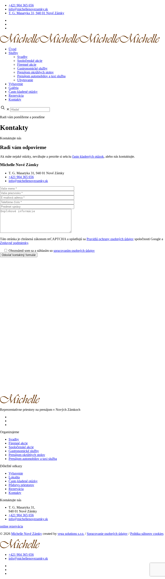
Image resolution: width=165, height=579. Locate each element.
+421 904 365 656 (21, 5)
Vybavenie (16, 473)
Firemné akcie (18, 443)
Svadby (14, 439)
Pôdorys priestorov (21, 485)
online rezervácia (11, 526)
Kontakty (15, 493)
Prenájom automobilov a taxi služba (33, 459)
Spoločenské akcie (21, 447)
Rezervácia (16, 489)
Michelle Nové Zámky (26, 533)
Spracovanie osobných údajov (107, 533)
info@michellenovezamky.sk (28, 9)
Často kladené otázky (23, 481)
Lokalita (14, 477)
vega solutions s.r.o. (71, 533)
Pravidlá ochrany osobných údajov (110, 239)
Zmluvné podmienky (14, 243)
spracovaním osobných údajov (74, 250)
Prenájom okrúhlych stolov (27, 455)
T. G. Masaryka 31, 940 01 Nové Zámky (36, 13)
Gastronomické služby (24, 451)
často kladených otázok (88, 156)
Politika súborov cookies (146, 533)
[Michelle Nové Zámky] (80, 42)
